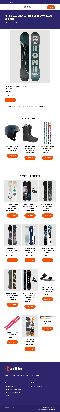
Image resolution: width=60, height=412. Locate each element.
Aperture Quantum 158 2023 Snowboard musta (47, 206)
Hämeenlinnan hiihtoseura (15, 389)
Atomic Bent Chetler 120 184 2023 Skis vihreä (47, 148)
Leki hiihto (10, 386)
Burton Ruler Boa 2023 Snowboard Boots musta (30, 148)
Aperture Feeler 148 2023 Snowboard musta (12, 251)
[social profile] (16, 2)
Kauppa (51, 7)
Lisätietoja (10, 100)
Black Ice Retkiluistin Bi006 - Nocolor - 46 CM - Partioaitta (47, 290)
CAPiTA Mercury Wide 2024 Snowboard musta (30, 251)
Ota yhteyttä (45, 407)
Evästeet (52, 407)
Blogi (9, 395)
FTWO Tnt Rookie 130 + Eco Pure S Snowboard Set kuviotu (30, 206)
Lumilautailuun (10, 23)
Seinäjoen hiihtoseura (14, 392)
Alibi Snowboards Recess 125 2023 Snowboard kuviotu (12, 206)
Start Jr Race (47, 321)
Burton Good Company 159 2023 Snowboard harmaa (12, 295)
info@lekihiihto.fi (51, 2)
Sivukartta (52, 409)
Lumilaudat (19, 23)
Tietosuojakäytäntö (42, 409)
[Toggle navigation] (7, 7)
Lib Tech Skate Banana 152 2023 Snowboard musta (47, 251)
